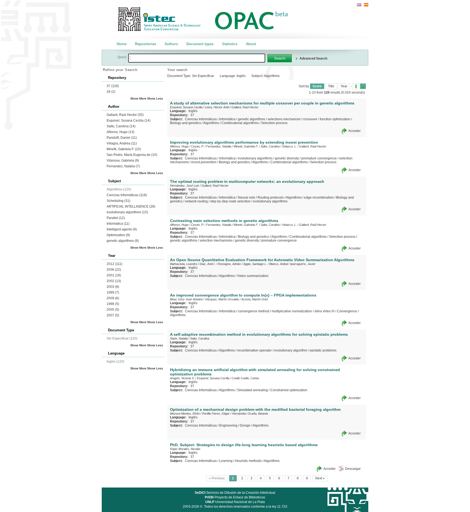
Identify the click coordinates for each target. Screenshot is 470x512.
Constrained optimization (288, 390)
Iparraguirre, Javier (303, 264)
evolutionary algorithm (290, 350)
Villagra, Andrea (122, 143)
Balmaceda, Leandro (183, 264)
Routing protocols (271, 197)
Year (344, 86)
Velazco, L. (289, 146)
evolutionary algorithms (127, 212)
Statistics (229, 44)
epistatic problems (323, 350)
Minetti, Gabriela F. (124, 149)
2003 (113, 287)
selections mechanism (284, 119)
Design (245, 425)
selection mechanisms (216, 240)
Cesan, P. (197, 146)
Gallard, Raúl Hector (125, 115)
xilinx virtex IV (324, 311)
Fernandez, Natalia (123, 166)
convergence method (253, 311)
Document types (200, 44)
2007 (113, 315)
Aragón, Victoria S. (182, 378)
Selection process (274, 123)
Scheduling (118, 201)
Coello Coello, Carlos (245, 378)
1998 (113, 304)
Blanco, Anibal (278, 264)
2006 (114, 270)
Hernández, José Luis (184, 185)
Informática (118, 224)
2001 (114, 275)
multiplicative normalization (292, 311)
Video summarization (252, 276)
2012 (114, 264)
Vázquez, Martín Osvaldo (222, 299)
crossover (310, 119)
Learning (226, 461)
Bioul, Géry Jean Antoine (186, 299)
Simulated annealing (252, 390)
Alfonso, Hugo (120, 132)
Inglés (192, 111)
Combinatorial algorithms (240, 123)
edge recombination (319, 197)
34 (111, 92)
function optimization (335, 119)
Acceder (354, 131)
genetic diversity (287, 158)
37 (113, 86)
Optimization (118, 235)
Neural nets (246, 197)
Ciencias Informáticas (127, 195)
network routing (196, 201)
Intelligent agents (122, 229)
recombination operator (254, 350)
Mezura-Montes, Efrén (185, 413)
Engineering (228, 425)
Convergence (347, 311)
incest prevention (204, 162)
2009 (113, 298)
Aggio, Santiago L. (255, 264)
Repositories (145, 44)
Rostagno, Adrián (229, 264)
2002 (114, 281)
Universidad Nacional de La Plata (235, 502)
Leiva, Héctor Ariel (217, 107)
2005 (113, 309)
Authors (171, 44)
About (251, 44)
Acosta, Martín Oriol (254, 299)
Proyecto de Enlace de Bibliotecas (235, 497)
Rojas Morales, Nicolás (185, 449)
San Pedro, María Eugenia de (132, 155)
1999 (113, 292)
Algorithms (211, 123)
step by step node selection (230, 201)
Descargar (353, 469)
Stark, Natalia (179, 338)
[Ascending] (356, 86)
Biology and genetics (185, 123)
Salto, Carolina (121, 126)
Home (121, 44)
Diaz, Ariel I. (207, 264)
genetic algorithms (123, 241)
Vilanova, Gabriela (123, 160)
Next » (320, 478)
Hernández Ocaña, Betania (250, 413)
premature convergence (319, 158)
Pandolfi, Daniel (122, 138)
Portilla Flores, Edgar (216, 413)
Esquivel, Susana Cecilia (128, 120)
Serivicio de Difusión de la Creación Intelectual (235, 493)
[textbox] (196, 58)
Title (331, 86)
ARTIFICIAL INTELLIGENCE (131, 206)
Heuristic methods (248, 461)
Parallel (116, 218)
